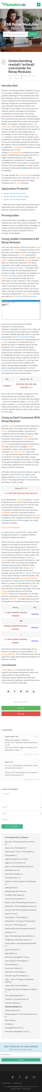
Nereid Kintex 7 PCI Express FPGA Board (19, 921)
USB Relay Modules (31, 28)
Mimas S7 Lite (10, 914)
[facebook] (15, 691)
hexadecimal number (15, 268)
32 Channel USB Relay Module (25, 296)
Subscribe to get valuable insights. (21, 1049)
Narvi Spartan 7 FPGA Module (15, 917)
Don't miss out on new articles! (21, 1046)
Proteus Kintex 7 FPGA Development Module (20, 943)
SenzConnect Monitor (12, 968)
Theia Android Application (14, 995)
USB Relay (26, 38)
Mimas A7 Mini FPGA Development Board (19, 902)
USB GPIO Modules (11, 1003)
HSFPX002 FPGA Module (13, 895)
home (6, 28)
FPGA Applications (11, 878)
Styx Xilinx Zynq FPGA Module (15, 976)
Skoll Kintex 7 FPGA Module (14, 972)
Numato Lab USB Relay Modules (15, 193)
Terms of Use (17, 1083)
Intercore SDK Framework (14, 899)
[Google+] (34, 1077)
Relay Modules (10, 953)
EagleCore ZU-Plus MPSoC (14, 863)
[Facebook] (20, 1077)
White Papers (9, 1020)
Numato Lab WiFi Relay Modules (15, 199)
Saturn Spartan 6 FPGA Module (15, 961)
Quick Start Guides (11, 950)
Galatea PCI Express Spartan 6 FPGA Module (20, 881)
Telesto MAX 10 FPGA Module (15, 986)
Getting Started (10, 888)
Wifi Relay (8, 1024)
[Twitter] (12, 1077)
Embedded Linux (10, 870)
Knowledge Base (16, 28)
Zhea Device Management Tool (16, 1031)
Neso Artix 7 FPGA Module (14, 925)
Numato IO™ (9, 932)
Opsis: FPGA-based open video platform (19, 936)
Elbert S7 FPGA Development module (18, 867)
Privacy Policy (6, 1083)
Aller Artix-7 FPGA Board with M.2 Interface (20, 842)
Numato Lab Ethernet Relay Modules (16, 196)
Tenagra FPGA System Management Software (21, 989)
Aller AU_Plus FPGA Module (14, 848)
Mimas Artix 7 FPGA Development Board (19, 906)
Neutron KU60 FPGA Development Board (19, 929)
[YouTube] (26, 1077)
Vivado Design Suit (11, 1010)
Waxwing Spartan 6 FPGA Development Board (21, 1014)
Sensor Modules (10, 964)
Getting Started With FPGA (14, 891)
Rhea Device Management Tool (16, 957)
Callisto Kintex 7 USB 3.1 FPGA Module (18, 852)
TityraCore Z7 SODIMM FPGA (15, 999)
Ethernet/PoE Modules (12, 874)
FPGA (32, 38)
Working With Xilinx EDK (13, 1028)
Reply (36, 736)
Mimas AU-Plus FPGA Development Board (19, 910)
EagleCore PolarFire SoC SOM (15, 859)
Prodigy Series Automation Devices (17, 940)
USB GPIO (18, 38)
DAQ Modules (10, 855)
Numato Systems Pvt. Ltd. (16, 1086)
